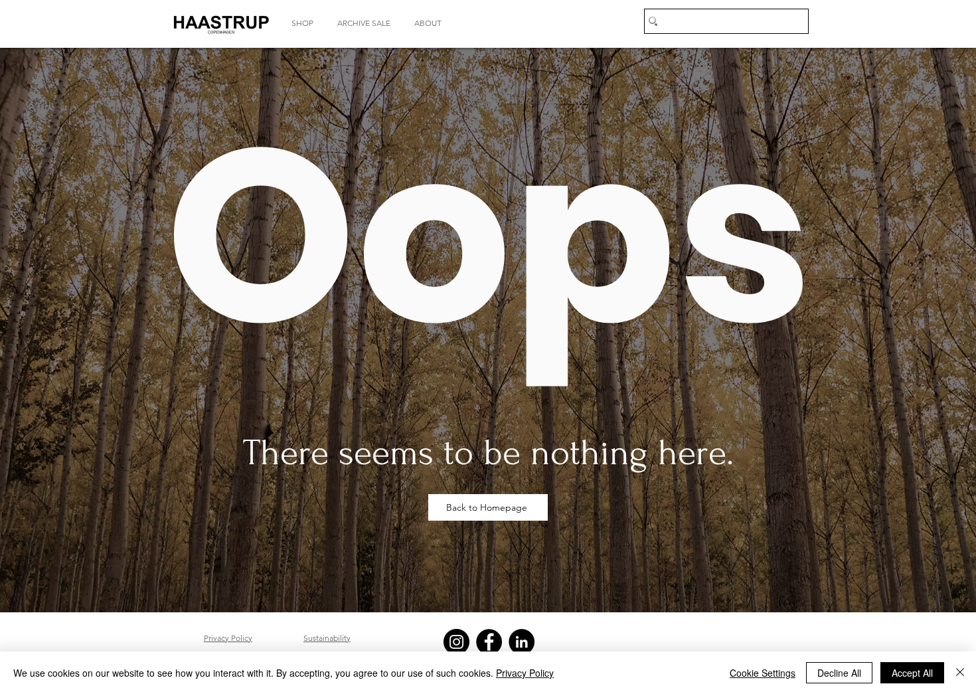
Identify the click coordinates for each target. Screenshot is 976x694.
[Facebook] (489, 642)
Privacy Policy (525, 672)
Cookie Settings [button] (762, 672)
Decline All (839, 672)
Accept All (912, 672)
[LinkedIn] (521, 642)
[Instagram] (456, 642)
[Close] (960, 672)
